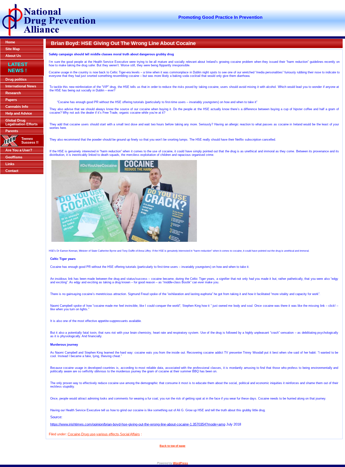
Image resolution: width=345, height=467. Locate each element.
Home (10, 42)
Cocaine (74, 434)
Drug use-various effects (100, 434)
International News (20, 86)
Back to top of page (172, 445)
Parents (11, 131)
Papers (11, 100)
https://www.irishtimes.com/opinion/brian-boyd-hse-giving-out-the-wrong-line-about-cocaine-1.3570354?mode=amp (137, 424)
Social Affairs (130, 434)
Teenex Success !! (29, 140)
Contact (11, 171)
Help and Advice (18, 113)
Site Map (12, 49)
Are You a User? (18, 150)
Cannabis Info (16, 106)
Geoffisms (13, 157)
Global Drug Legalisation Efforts (21, 122)
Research (13, 93)
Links (9, 164)
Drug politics (16, 79)
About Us (13, 56)
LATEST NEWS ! (17, 67)
